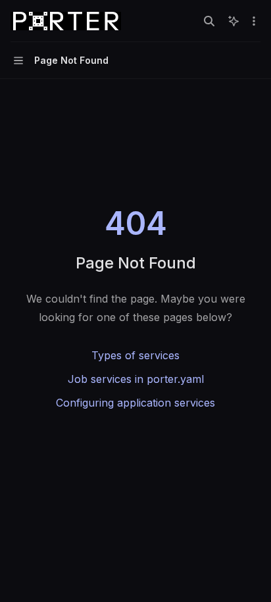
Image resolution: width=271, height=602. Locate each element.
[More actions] (253, 21)
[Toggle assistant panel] (233, 21)
